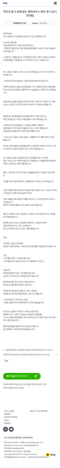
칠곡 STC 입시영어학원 (39, 411)
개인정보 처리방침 (10, 417)
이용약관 (7, 414)
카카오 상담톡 (9, 411)
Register (7, 423)
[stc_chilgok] (5, 429)
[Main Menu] (55, 3)
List (6, 360)
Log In (6, 420)
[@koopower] (11, 429)
